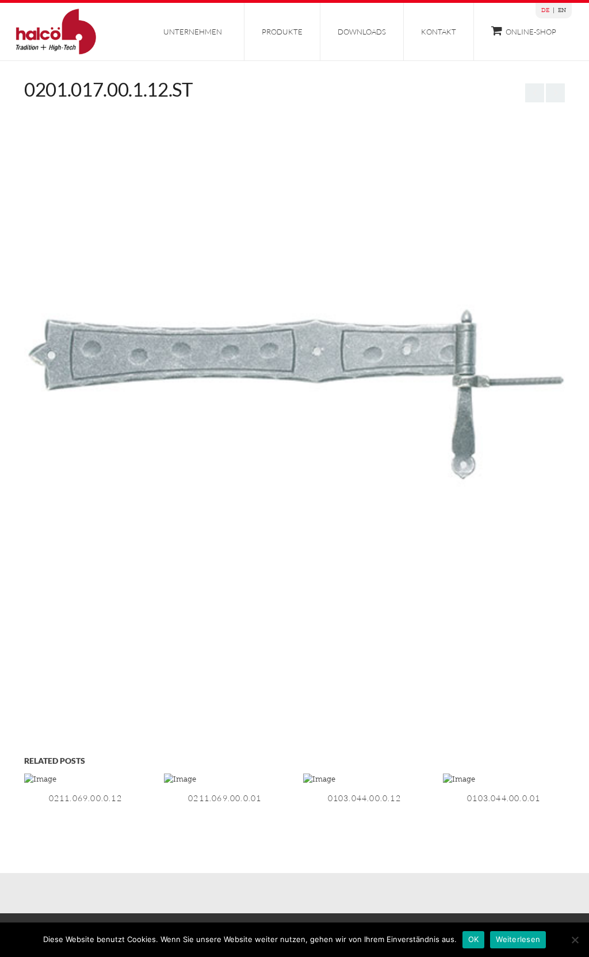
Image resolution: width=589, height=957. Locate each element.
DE (545, 10)
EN (562, 10)
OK (473, 939)
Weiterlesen (518, 939)
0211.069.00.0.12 (85, 798)
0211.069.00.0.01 (224, 798)
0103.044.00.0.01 (503, 798)
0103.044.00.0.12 (364, 798)
